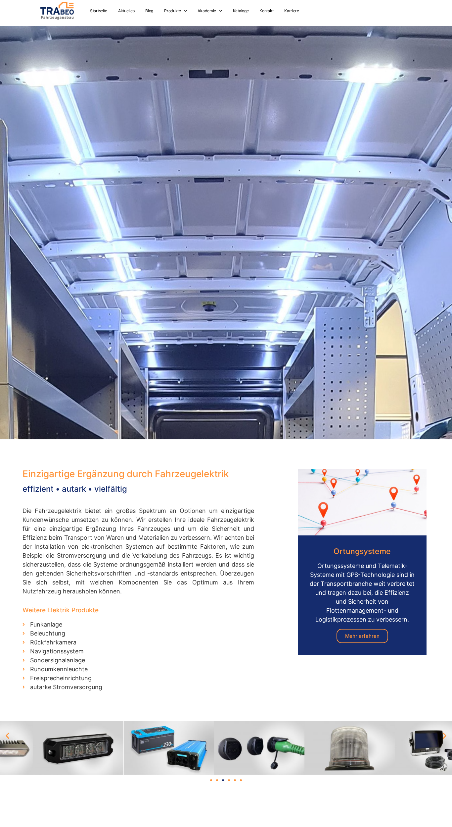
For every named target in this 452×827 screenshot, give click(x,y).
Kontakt (266, 10)
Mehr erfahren (362, 636)
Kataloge (241, 10)
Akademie (207, 10)
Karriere (291, 10)
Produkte (172, 10)
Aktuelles (126, 10)
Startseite (98, 10)
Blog (149, 10)
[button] (7, 736)
